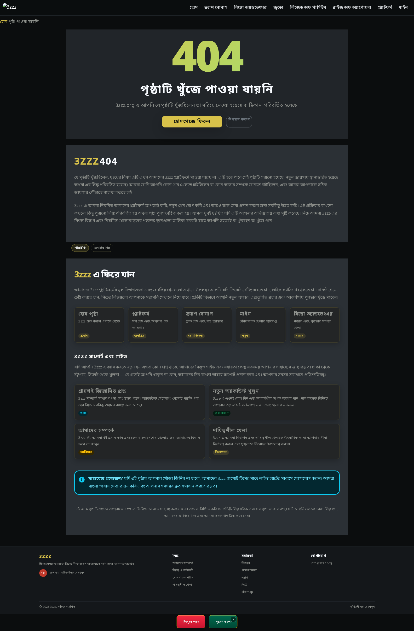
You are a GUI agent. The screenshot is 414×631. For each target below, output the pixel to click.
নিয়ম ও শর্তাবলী (182, 570)
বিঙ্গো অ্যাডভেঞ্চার (250, 7)
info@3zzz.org (321, 563)
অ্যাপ (245, 578)
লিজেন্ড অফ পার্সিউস (308, 7)
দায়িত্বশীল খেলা (182, 585)
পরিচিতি (80, 248)
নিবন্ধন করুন (239, 119)
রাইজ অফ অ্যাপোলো (352, 7)
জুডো (278, 7)
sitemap (247, 592)
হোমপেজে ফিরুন (192, 122)
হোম (194, 7)
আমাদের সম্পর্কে (182, 563)
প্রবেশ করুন (249, 570)
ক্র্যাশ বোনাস (215, 7)
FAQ (244, 585)
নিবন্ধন (246, 563)
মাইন (403, 7)
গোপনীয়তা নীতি (182, 578)
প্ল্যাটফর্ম (385, 7)
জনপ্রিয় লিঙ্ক (102, 248)
